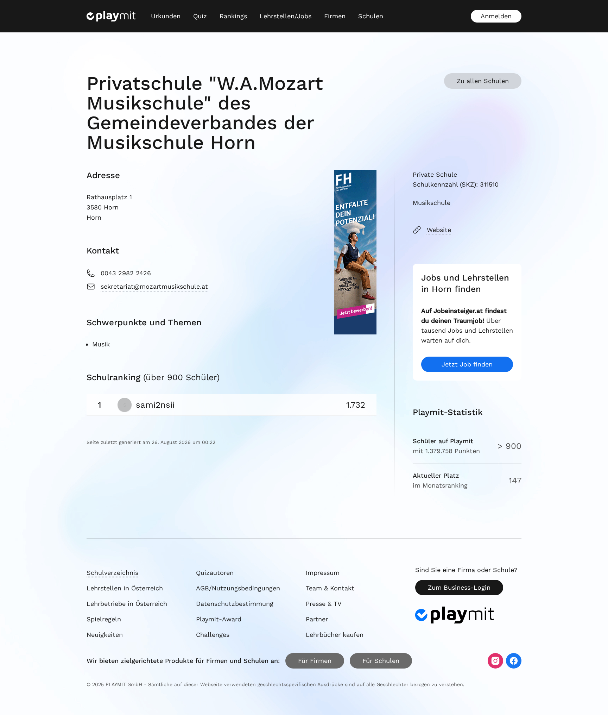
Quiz (200, 16)
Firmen (335, 16)
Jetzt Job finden (467, 364)
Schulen (370, 16)
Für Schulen (380, 660)
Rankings (233, 16)
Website (439, 229)
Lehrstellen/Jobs (285, 16)
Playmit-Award (218, 619)
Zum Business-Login (459, 587)
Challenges (212, 634)
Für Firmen (314, 660)
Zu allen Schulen (483, 80)
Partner (317, 619)
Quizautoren (215, 572)
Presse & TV (324, 603)
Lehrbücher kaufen (334, 634)
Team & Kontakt (330, 588)
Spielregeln (104, 619)
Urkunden (165, 16)
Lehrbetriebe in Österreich (127, 603)
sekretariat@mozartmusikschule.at (154, 286)
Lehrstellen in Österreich (125, 588)
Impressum (323, 572)
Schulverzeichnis (112, 572)
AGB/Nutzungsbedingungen (238, 588)
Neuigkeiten (105, 634)
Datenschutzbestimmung (234, 603)
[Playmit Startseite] (111, 16)
